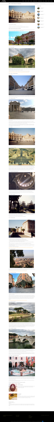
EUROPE (15, 25)
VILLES (21, 25)
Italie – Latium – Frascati (42, 20)
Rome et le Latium (19, 25)
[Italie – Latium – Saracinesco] (38, 27)
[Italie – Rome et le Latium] (38, 8)
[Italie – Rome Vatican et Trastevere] (38, 18)
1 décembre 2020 (41, 11)
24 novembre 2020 (41, 24)
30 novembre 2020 (41, 14)
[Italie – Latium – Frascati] (38, 21)
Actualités (14, 25)
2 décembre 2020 (41, 8)
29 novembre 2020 (10, 25)
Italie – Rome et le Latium (42, 7)
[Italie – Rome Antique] (38, 11)
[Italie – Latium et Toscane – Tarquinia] (38, 24)
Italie (16, 25)
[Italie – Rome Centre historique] (38, 14)
